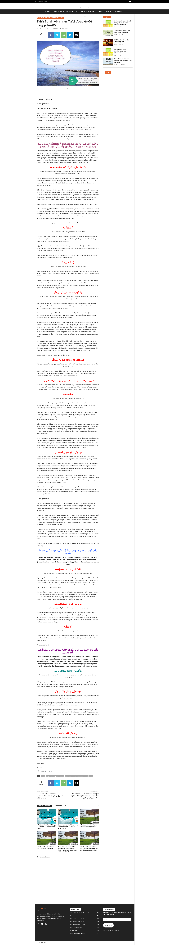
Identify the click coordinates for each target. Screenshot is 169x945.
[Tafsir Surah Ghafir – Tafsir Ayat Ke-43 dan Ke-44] (108, 33)
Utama (48, 11)
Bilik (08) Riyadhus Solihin (77, 924)
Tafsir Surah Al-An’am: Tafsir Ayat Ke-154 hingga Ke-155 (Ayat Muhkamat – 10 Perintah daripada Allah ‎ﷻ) (67, 849)
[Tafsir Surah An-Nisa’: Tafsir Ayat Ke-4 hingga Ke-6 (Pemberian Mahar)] (46, 816)
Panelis (100, 11)
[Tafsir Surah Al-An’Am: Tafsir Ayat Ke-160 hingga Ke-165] (89, 816)
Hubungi (118, 11)
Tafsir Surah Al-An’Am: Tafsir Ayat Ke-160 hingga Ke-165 (88, 825)
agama (43, 776)
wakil (86, 776)
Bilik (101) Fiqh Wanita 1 (76, 927)
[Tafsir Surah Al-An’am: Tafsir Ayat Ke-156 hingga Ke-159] (46, 838)
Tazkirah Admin (74, 916)
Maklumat (57, 11)
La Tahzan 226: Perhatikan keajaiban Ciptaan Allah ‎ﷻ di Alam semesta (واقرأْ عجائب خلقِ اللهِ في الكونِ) (85, 796)
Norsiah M (43, 29)
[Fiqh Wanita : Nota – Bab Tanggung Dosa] (108, 42)
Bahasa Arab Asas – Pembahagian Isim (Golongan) (120, 51)
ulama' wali (68, 776)
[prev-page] (96, 806)
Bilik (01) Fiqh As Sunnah (77, 922)
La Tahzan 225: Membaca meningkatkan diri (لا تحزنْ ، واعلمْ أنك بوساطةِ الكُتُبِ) (50, 796)
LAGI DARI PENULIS (60, 806)
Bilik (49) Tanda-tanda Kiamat (78, 919)
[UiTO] (84, 6)
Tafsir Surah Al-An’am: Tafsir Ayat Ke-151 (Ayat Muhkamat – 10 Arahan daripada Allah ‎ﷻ (89, 848)
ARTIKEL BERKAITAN (44, 806)
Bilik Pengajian (87, 11)
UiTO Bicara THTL (75, 930)
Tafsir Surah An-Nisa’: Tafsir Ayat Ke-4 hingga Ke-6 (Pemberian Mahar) (46, 826)
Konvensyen (71, 11)
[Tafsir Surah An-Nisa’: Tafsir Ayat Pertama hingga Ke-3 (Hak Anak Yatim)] (68, 816)
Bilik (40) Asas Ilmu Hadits (77, 933)
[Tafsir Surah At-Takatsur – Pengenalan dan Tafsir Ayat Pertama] (108, 61)
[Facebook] (127, 1)
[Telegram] (130, 1)
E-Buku (109, 11)
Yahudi (91, 776)
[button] (131, 11)
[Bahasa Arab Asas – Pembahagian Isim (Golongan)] (108, 52)
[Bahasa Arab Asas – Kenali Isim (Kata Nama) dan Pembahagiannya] (108, 23)
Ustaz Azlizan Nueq (78, 776)
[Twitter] (133, 1)
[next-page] (98, 806)
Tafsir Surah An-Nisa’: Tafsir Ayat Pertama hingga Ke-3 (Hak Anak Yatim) (68, 826)
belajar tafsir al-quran (52, 776)
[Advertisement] (68, 93)
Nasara (62, 776)
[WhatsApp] (64, 35)
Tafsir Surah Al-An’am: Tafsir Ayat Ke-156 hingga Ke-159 (45, 847)
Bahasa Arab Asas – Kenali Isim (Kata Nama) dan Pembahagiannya (122, 22)
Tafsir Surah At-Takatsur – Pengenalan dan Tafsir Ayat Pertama (123, 60)
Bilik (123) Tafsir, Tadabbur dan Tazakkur (51, 16)
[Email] (76, 35)
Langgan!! (108, 925)
